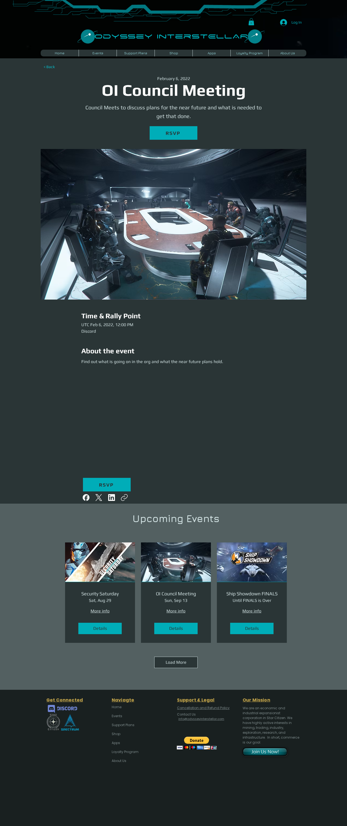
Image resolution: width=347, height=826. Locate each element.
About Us (119, 760)
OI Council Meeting (176, 593)
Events (117, 716)
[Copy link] (124, 497)
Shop (116, 734)
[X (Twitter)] (98, 497)
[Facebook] (86, 497)
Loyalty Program (125, 751)
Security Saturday (100, 593)
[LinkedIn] (111, 497)
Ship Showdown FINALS (252, 593)
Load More (176, 662)
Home (116, 707)
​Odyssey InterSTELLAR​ (171, 36)
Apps (116, 743)
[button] (251, 21)
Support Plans (123, 725)
